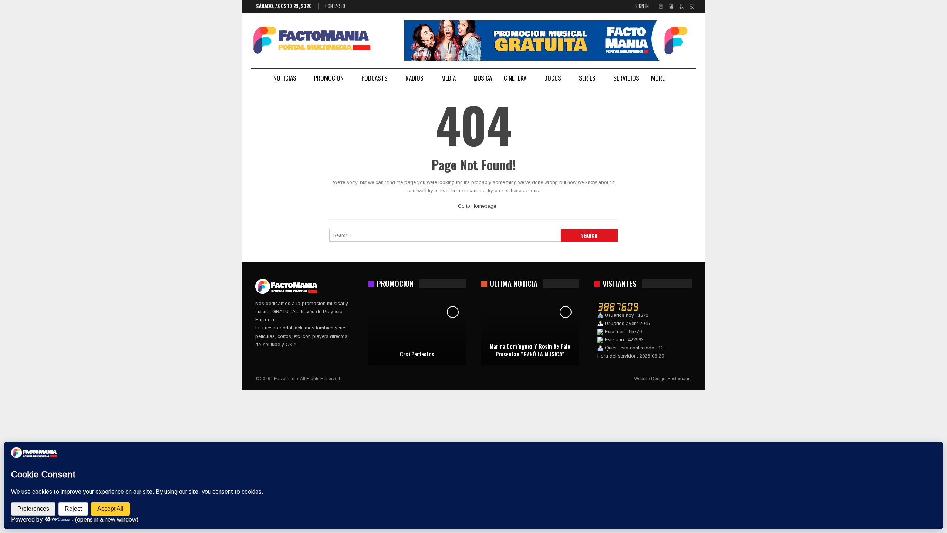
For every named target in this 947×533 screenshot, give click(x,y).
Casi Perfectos (417, 354)
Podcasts (374, 78)
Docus (552, 78)
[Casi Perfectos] (417, 332)
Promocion (329, 78)
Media (448, 78)
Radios (414, 78)
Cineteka (515, 78)
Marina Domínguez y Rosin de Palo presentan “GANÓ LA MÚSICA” (530, 350)
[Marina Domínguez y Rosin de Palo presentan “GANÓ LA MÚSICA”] (530, 332)
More (658, 78)
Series (587, 78)
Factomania (680, 378)
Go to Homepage (476, 206)
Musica (483, 78)
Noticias (284, 78)
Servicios (626, 78)
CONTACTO (335, 6)
